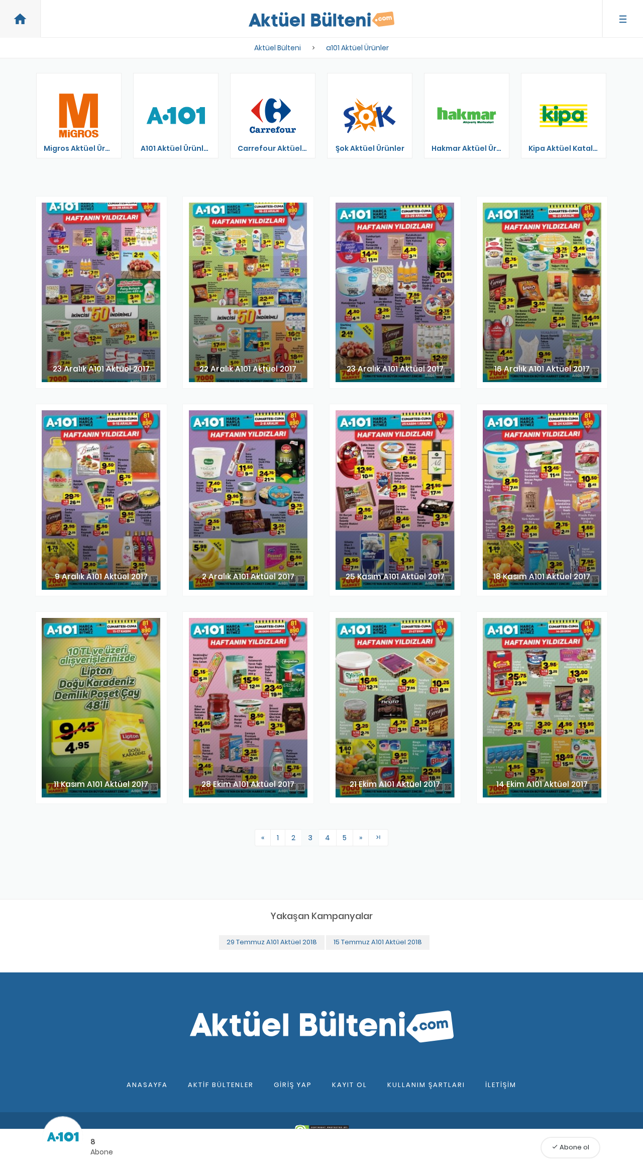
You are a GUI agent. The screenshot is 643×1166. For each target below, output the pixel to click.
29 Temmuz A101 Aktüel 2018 (272, 942)
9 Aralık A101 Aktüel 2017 (101, 576)
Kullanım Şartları (426, 1085)
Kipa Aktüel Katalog (565, 148)
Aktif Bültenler (221, 1085)
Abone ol (570, 1147)
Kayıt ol (349, 1085)
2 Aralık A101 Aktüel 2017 (248, 576)
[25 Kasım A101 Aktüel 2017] (395, 500)
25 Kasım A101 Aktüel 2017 (395, 576)
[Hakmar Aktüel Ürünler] (466, 115)
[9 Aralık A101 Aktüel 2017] (101, 500)
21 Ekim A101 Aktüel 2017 (395, 784)
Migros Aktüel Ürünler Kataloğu (85, 148)
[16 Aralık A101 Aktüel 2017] (542, 292)
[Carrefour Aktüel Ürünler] (272, 115)
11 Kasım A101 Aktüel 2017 (101, 784)
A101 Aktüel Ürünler (176, 148)
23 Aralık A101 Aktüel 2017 (101, 369)
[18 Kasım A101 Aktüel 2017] (542, 500)
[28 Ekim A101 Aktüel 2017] (248, 707)
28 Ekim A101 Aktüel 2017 (247, 784)
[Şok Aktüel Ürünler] (369, 115)
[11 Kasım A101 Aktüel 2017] (101, 707)
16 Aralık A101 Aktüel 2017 (542, 369)
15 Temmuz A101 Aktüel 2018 (378, 942)
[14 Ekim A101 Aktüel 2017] (542, 707)
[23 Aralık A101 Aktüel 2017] (101, 292)
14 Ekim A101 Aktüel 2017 (542, 784)
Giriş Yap (293, 1085)
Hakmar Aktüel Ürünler (473, 148)
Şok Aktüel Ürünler (370, 148)
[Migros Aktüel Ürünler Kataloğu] (79, 115)
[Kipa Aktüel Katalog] (563, 115)
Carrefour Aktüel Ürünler (279, 148)
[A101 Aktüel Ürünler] (176, 115)
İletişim (500, 1085)
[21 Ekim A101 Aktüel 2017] (395, 707)
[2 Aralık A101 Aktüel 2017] (248, 500)
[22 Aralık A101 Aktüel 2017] (248, 292)
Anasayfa (147, 1085)
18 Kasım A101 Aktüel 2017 (541, 576)
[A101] (63, 1137)
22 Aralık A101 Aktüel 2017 (247, 369)
